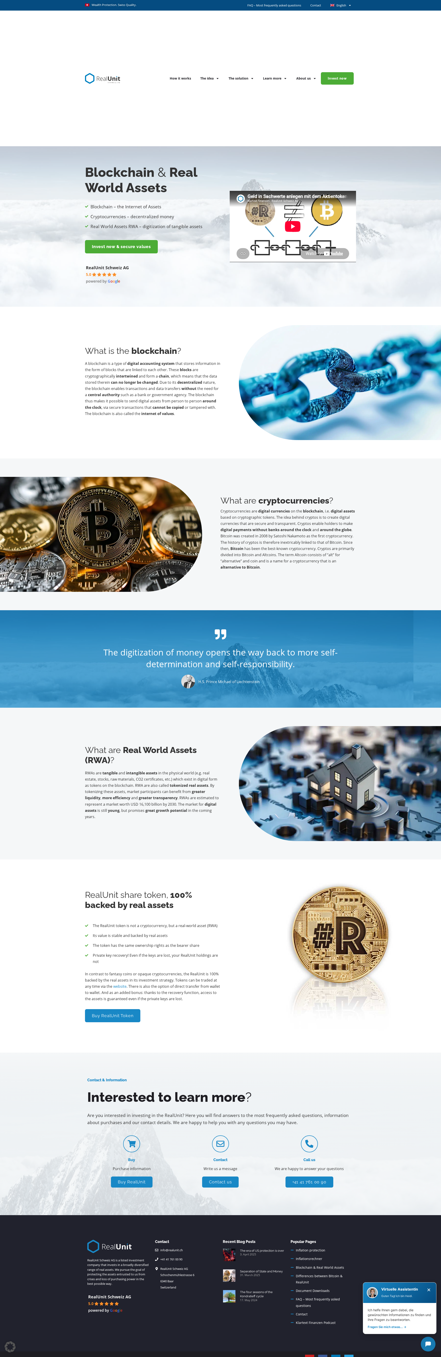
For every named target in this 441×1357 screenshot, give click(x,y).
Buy (131, 1160)
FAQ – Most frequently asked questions (274, 5)
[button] (10, 1347)
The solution (238, 78)
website (120, 986)
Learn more (272, 78)
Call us (309, 1160)
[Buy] (131, 1143)
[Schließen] (429, 1290)
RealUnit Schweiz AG (107, 267)
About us (303, 78)
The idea (207, 78)
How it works (180, 78)
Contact (315, 5)
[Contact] (220, 1143)
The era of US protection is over (262, 1250)
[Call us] (309, 1143)
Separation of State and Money (261, 1271)
